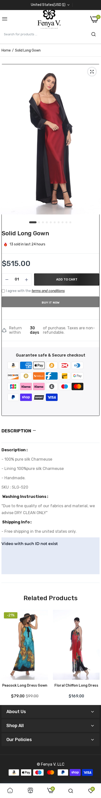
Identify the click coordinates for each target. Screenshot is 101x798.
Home (6, 50)
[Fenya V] (49, 19)
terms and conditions (48, 291)
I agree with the (35, 291)
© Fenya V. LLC (50, 764)
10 (70, 222)
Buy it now (51, 302)
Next (93, 655)
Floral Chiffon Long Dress (76, 685)
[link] (10, 790)
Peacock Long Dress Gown (24, 685)
